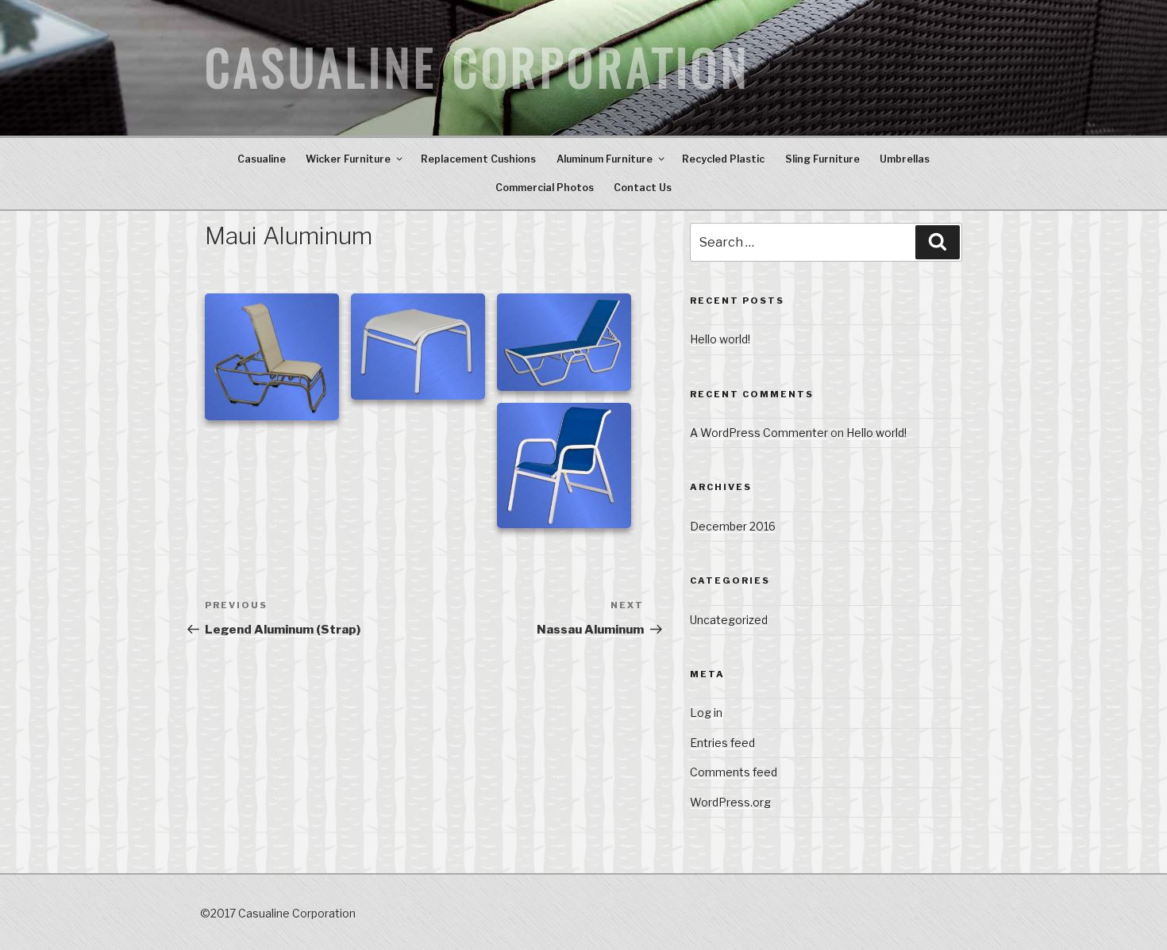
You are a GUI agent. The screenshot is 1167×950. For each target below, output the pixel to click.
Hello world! (720, 339)
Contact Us (643, 187)
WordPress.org (730, 802)
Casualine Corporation (477, 68)
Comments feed (733, 772)
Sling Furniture (822, 159)
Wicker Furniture (348, 159)
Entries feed (722, 742)
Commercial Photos (544, 187)
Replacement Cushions (478, 159)
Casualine (261, 159)
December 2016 (733, 526)
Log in (706, 712)
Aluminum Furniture (605, 159)
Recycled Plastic (723, 159)
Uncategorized (729, 619)
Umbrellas (905, 159)
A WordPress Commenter (759, 432)
